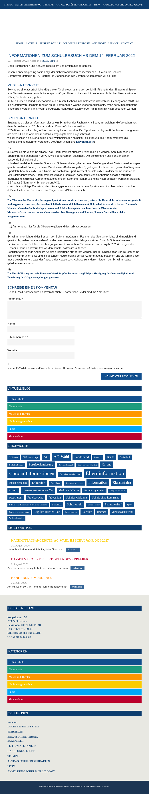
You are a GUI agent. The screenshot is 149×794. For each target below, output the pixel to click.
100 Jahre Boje (30, 457)
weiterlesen (73, 549)
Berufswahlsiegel (66, 465)
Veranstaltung (16, 436)
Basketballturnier (16, 465)
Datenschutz (95, 786)
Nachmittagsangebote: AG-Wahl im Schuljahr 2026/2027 (60, 540)
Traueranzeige (71, 512)
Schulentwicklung (76, 497)
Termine (13, 756)
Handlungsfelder (21, 750)
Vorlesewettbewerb (122, 511)
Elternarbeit (15, 406)
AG (46, 457)
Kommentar (15, 298)
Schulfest (57, 504)
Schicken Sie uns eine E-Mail (24, 632)
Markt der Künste (69, 490)
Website (12, 350)
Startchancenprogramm (19, 512)
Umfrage (101, 512)
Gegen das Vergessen (74, 483)
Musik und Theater (19, 413)
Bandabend (81, 457)
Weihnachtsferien (16, 518)
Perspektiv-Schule (117, 491)
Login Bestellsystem (23, 726)
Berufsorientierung (41, 464)
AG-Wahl (61, 456)
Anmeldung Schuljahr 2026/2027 (31, 771)
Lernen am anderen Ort (38, 490)
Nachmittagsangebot (20, 421)
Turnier (87, 511)
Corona (106, 464)
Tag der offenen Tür (47, 511)
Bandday (98, 457)
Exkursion (38, 482)
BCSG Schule (49, 60)
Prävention (55, 497)
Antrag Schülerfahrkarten (28, 761)
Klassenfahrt (121, 482)
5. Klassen (13, 457)
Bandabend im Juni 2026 (31, 578)
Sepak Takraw (94, 505)
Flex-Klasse (55, 483)
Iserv (11, 766)
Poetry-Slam (15, 497)
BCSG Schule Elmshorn (73, 26)
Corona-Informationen (31, 473)
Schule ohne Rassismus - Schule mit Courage (28, 505)
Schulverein (74, 504)
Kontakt (87, 786)
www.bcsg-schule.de (19, 636)
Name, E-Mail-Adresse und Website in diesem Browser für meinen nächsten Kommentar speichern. (66, 368)
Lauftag (13, 490)
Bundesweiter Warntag (87, 465)
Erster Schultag (18, 482)
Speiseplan (15, 731)
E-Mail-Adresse (17, 337)
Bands (110, 457)
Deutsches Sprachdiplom (70, 474)
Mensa (12, 722)
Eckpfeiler (15, 740)
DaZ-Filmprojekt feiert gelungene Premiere (50, 559)
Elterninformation (105, 473)
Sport (12, 428)
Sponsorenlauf (113, 504)
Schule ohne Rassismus (105, 497)
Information (97, 482)
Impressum (106, 786)
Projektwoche (35, 497)
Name (12, 323)
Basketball (124, 457)
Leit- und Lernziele (21, 745)
